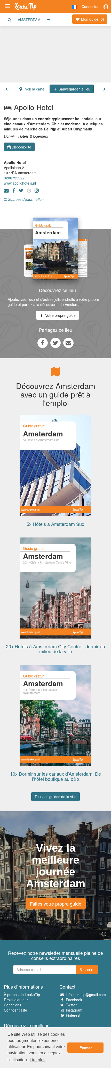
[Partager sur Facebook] (42, 342)
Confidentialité (15, 1010)
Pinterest (73, 1015)
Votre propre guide (60, 315)
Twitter (71, 1004)
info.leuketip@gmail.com (86, 994)
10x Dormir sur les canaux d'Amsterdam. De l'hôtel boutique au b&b (55, 776)
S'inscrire (87, 969)
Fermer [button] (86, 1048)
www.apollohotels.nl (20, 183)
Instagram (74, 1010)
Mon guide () (92, 19)
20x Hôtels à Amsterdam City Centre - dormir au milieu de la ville (55, 649)
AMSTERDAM (29, 19)
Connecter (90, 6)
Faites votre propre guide (55, 903)
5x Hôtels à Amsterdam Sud (55, 523)
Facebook (74, 999)
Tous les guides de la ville (55, 796)
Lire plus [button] (37, 1060)
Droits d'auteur (16, 999)
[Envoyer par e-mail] (68, 342)
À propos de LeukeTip (22, 994)
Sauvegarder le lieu (74, 89)
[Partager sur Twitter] (55, 342)
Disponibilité (21, 147)
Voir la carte (34, 89)
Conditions (12, 1004)
